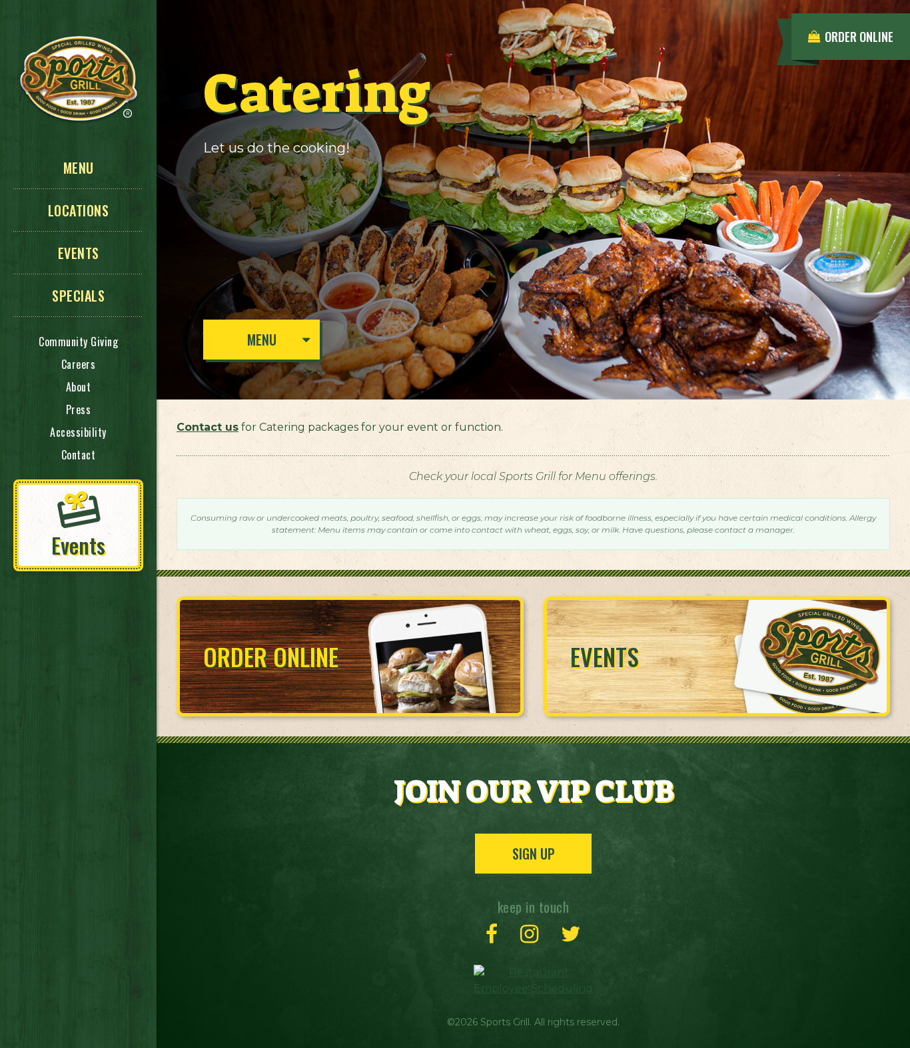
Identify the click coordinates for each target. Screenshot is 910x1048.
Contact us (207, 427)
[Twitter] (571, 934)
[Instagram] (529, 934)
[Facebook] (491, 934)
